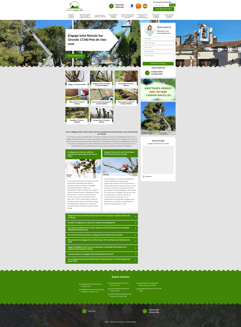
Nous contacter (75, 56)
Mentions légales (131, 322)
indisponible (119, 5)
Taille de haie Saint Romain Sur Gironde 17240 (119, 290)
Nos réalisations (163, 9)
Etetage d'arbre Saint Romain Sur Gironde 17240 (91, 285)
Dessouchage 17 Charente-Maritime (100, 16)
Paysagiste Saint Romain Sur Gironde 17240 (150, 290)
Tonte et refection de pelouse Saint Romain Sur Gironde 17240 (120, 295)
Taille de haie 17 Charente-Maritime (113, 16)
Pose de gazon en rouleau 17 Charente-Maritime (143, 16)
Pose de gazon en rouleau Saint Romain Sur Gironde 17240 (148, 284)
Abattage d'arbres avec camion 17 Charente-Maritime (85, 16)
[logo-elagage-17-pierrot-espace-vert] (74, 6)
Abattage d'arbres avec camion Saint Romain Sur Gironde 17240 (92, 291)
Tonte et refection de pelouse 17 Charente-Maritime (127, 16)
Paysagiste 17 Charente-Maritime (156, 16)
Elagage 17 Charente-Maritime (71, 16)
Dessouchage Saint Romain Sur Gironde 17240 (119, 284)
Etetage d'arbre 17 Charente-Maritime (169, 16)
